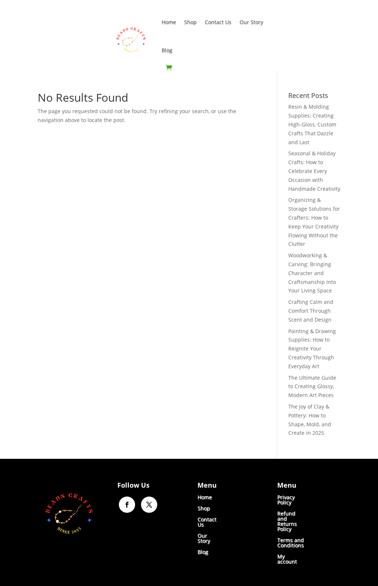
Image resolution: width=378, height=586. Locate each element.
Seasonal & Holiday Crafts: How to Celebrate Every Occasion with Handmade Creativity (314, 171)
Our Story (251, 22)
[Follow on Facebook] (127, 505)
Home (169, 22)
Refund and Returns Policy (287, 521)
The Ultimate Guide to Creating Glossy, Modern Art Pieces (312, 386)
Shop (190, 22)
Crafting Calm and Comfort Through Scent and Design (310, 310)
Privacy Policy (286, 499)
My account (287, 558)
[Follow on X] (149, 505)
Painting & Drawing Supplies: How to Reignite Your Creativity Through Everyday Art (312, 349)
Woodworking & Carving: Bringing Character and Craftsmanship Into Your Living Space (312, 273)
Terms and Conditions (290, 542)
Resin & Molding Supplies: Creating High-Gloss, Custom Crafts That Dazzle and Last (312, 124)
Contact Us (218, 22)
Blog (167, 50)
